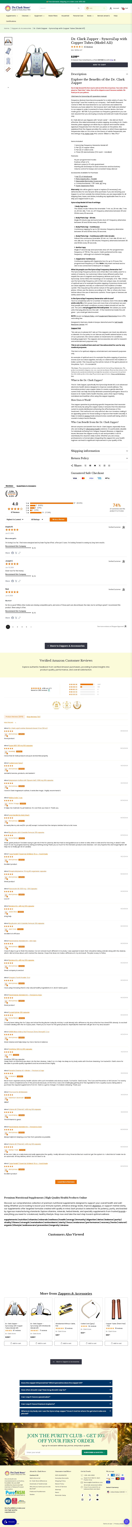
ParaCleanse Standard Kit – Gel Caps (22, 941)
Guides (32, 1494)
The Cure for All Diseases (18, 1092)
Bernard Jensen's (104, 16)
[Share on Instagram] (104, 465)
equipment (103, 316)
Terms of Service (61, 1487)
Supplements (11, 16)
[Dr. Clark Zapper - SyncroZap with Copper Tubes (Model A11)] (13, 1258)
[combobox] (60, 8)
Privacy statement (120, 1524)
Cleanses (25, 16)
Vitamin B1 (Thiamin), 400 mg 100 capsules (25, 1109)
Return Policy (89, 316)
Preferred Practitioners (37, 1492)
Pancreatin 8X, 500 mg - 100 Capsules (23, 889)
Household (65, 16)
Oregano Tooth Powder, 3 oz (19, 978)
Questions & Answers (26, 486)
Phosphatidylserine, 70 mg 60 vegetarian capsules (27, 871)
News (57, 1492)
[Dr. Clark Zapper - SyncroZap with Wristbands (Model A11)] (40, 1318)
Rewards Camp (60, 1495)
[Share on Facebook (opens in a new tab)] (12, 553)
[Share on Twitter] (99, 465)
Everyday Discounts (62, 1478)
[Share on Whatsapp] (109, 465)
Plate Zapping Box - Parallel (86, 179)
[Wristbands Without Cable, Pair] (66, 1317)
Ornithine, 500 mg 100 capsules (20, 1049)
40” (101, 183)
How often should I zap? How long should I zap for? (43, 1390)
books (107, 254)
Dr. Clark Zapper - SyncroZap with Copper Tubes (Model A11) (59, 28)
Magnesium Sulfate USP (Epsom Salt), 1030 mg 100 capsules (31, 780)
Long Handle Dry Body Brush (19, 815)
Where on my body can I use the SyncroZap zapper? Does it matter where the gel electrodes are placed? (63, 1412)
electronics (112, 316)
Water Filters (52, 16)
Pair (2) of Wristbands (83, 176)
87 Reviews (18, 512)
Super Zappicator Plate (85, 186)
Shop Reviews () (34, 717)
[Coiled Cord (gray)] (91, 1316)
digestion (96, 1205)
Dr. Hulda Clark (88, 134)
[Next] (8, 87)
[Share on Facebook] (90, 465)
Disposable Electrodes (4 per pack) (89, 181)
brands (122, 1211)
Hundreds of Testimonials (38, 1484)
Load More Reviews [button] (66, 1182)
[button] (73, 684)
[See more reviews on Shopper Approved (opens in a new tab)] (19, 553)
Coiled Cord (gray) (16, 763)
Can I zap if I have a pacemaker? (35, 1397)
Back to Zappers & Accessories (67, 645)
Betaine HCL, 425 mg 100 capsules (21, 906)
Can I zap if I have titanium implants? (38, 1404)
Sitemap (58, 1490)
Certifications (11, 21)
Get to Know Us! (35, 1478)
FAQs (115, 16)
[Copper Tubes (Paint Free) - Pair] (116, 1317)
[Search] (78, 8)
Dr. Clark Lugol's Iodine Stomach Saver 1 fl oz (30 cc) (28, 728)
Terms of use (107, 1524)
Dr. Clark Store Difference (38, 1481)
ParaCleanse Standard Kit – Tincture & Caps (25, 995)
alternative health (93, 429)
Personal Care (78, 16)
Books (89, 16)
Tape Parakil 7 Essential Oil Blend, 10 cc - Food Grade (28, 854)
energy (87, 416)
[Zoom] (39, 62)
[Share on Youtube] (95, 465)
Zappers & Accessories (21, 28)
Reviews (9, 486)
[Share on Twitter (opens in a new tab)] (16, 553)
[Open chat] (127, 1522)
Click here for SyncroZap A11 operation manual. (89, 96)
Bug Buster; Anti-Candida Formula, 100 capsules (26, 832)
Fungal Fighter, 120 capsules (19, 1012)
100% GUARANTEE (61, 1475)
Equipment (39, 16)
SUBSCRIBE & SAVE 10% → (94, 1452)
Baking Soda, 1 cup (15, 798)
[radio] (66, 503)
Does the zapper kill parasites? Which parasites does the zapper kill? (52, 1383)
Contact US (34, 1475)
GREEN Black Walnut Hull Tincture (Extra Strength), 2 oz (29, 1032)
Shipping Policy (60, 1481)
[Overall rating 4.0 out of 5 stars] (77, 47)
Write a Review (58, 519)
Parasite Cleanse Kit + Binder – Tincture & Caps (26, 1071)
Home (6, 28)
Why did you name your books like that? (40, 1488)
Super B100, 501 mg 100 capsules (21, 746)
